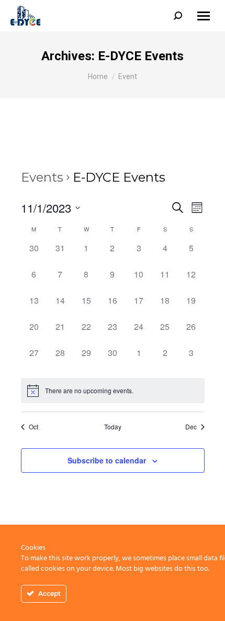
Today (112, 427)
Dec (191, 427)
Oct (33, 427)
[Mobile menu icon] (204, 16)
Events (42, 177)
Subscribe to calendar (107, 460)
